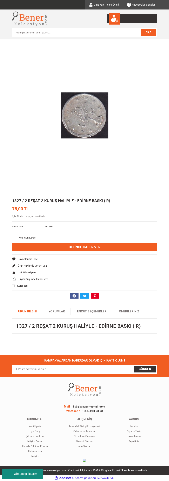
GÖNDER (145, 369)
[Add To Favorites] (84, 259)
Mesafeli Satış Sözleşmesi (84, 426)
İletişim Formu (35, 441)
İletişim (35, 456)
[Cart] (132, 18)
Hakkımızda (35, 451)
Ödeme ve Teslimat (84, 431)
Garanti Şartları (84, 441)
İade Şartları (84, 446)
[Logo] (29, 19)
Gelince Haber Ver (84, 247)
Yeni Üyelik (113, 4)
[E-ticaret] (84, 478)
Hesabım (134, 426)
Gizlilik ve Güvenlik (84, 436)
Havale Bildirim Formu (35, 446)
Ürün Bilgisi (27, 311)
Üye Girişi (35, 431)
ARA (148, 32)
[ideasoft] (63, 478)
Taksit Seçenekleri (91, 311)
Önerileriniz (129, 311)
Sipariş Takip (134, 431)
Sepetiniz (134, 441)
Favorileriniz (134, 436)
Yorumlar (57, 311)
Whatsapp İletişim (25, 473)
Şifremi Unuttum (35, 436)
